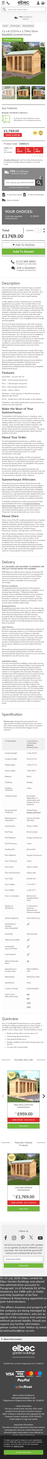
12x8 (29, 1003)
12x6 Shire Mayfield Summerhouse (23, 1188)
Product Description (14, 195)
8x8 (28, 999)
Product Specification (36, 195)
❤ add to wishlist (24, 244)
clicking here (19, 1446)
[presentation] (3, 1096)
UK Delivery (19, 172)
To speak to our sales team (26, 263)
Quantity (30, 230)
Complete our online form (26, 269)
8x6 (28, 994)
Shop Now (23, 1126)
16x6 (29, 1007)
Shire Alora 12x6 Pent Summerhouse (23, 1106)
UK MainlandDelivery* (24, 18)
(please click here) (34, 812)
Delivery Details (13, 200)
